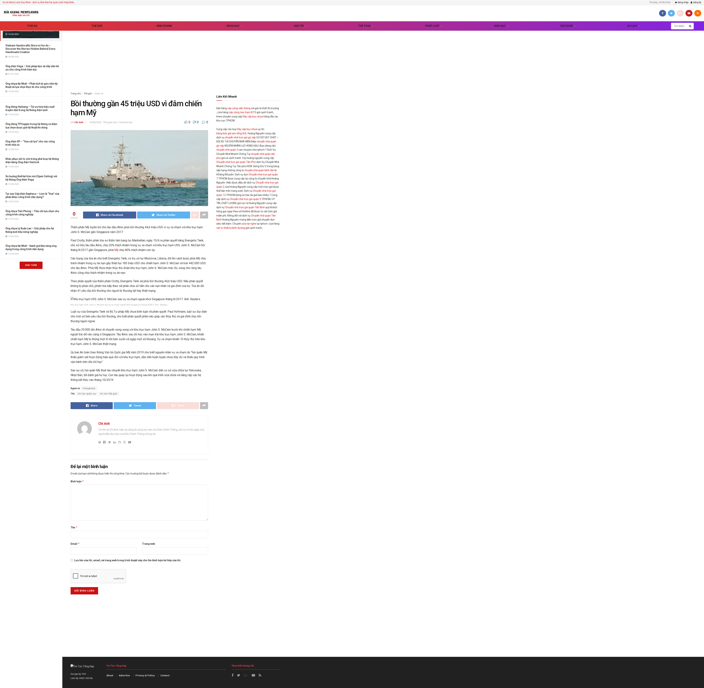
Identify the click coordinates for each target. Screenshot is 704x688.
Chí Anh (78, 122)
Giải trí (299, 25)
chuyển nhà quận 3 (227, 149)
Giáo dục (500, 25)
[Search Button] (690, 26)
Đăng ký (697, 2)
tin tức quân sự (87, 393)
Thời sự (32, 25)
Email (75, 543)
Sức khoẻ (566, 25)
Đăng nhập (682, 2)
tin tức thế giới (108, 393)
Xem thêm (31, 265)
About (109, 675)
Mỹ (116, 250)
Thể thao (364, 25)
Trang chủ (76, 93)
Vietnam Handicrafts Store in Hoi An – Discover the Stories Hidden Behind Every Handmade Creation (30, 49)
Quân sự (99, 93)
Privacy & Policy (145, 675)
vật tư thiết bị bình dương (230, 227)
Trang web (148, 543)
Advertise (124, 675)
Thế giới (96, 25)
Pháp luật (432, 25)
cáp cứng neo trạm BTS (242, 112)
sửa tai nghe (249, 223)
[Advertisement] (383, 56)
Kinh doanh (164, 25)
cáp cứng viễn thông (238, 108)
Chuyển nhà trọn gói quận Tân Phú (236, 162)
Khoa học (233, 25)
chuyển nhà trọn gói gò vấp (240, 137)
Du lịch (632, 25)
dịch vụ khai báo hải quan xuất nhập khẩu (53, 2)
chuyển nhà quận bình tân (259, 170)
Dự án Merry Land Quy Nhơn (17, 2)
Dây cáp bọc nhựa (253, 116)
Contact (164, 675)
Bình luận (77, 481)
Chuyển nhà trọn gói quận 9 (245, 199)
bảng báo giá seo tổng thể (231, 133)
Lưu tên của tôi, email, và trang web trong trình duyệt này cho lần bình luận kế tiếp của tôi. (127, 560)
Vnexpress (89, 388)
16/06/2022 (95, 122)
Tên (74, 527)
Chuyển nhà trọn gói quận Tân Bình (245, 207)
